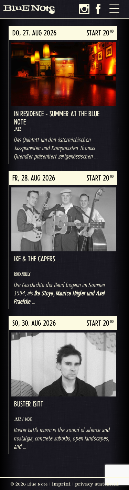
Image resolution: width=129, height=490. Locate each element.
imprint (61, 484)
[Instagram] (84, 9)
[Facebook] (98, 9)
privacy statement (97, 484)
